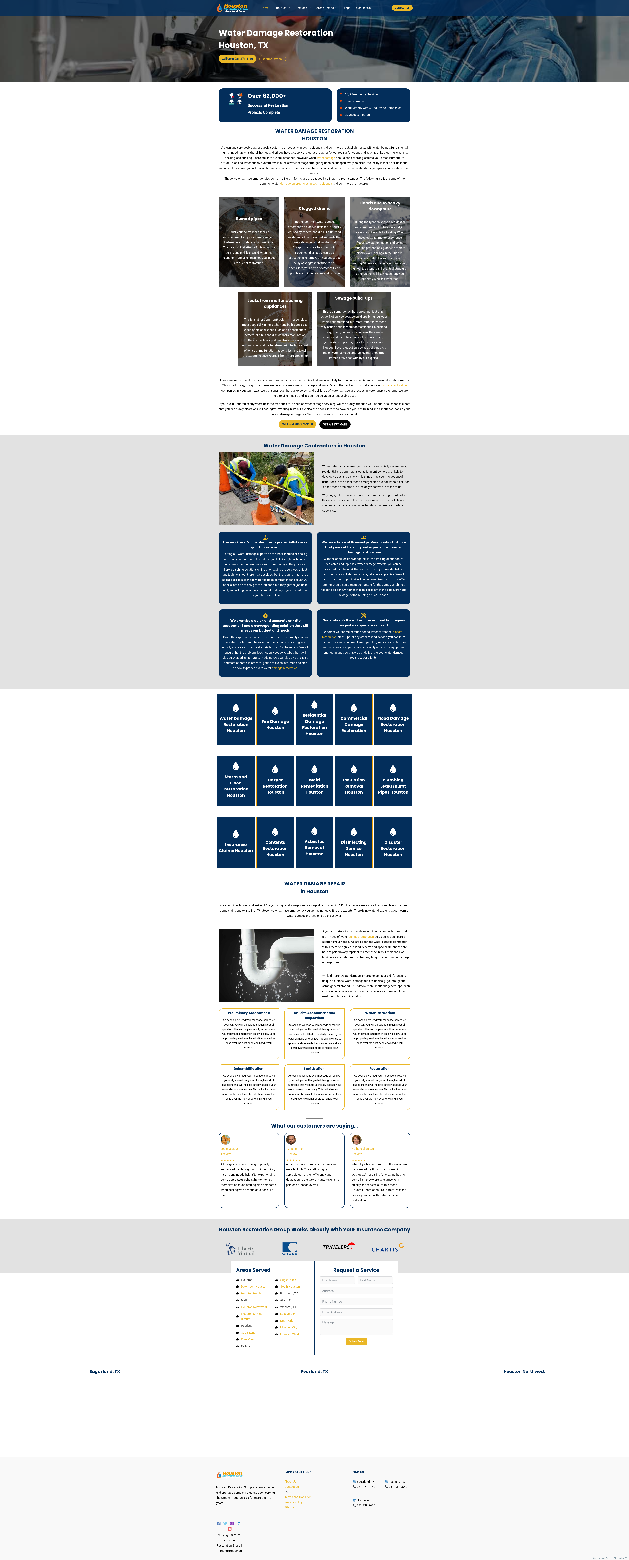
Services (301, 8)
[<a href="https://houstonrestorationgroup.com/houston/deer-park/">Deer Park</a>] (284, 1320)
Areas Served (325, 8)
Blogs (346, 8)
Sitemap (290, 1507)
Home (265, 8)
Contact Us (363, 8)
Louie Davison (230, 1148)
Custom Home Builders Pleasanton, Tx (610, 1558)
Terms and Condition (298, 1497)
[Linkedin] (238, 1524)
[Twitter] (225, 1524)
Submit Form (356, 1341)
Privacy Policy (294, 1502)
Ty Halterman (295, 1148)
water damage (326, 158)
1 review (226, 1154)
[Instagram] (232, 1524)
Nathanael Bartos (363, 1148)
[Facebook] (219, 1524)
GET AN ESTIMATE (335, 424)
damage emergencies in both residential (306, 183)
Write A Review (272, 59)
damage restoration (394, 385)
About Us (280, 8)
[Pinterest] (230, 1529)
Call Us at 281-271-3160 (237, 58)
